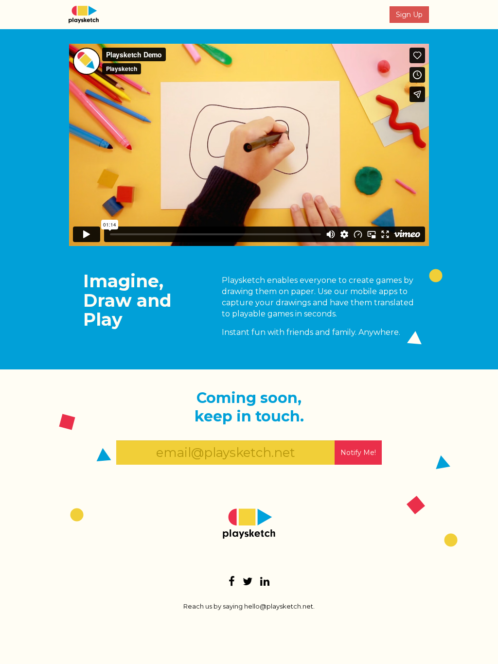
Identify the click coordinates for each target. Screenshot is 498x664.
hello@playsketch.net (278, 606)
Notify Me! (358, 452)
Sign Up (409, 14)
